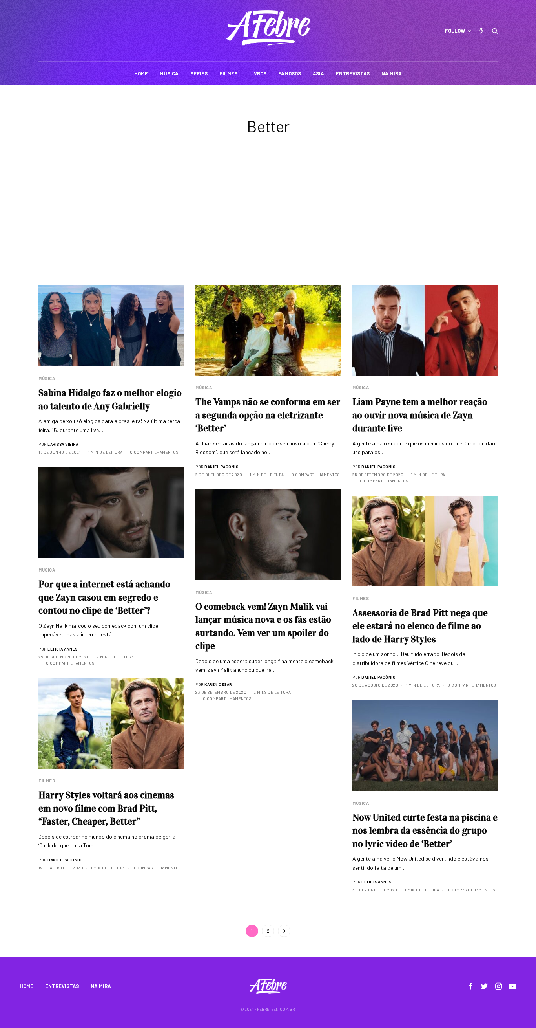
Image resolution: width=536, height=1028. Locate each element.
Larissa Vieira (62, 444)
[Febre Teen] (268, 28)
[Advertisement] (268, 226)
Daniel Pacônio (221, 466)
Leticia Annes (62, 649)
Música (46, 378)
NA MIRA (101, 986)
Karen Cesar (218, 684)
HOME (26, 986)
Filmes (360, 598)
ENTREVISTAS (62, 986)
